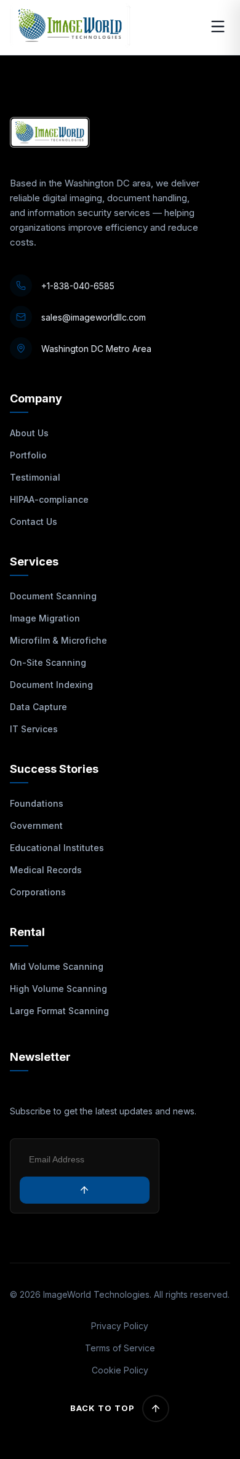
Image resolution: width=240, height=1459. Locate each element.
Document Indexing (51, 684)
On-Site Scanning (48, 662)
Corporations (38, 892)
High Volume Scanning (58, 988)
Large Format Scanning (59, 1010)
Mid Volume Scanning (56, 966)
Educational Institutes (57, 847)
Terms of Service (120, 1348)
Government (36, 825)
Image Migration (45, 618)
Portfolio (28, 455)
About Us (29, 433)
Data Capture (38, 707)
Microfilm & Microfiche (58, 640)
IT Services (34, 729)
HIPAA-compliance (49, 499)
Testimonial (35, 477)
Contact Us (33, 521)
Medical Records (46, 870)
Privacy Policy (119, 1326)
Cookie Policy (120, 1370)
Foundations (36, 803)
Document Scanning (53, 596)
